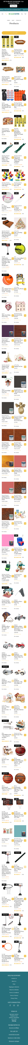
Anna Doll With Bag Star (6, 391)
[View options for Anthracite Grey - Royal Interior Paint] (13, 417)
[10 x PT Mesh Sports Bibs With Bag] (20, 95)
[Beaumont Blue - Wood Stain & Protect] (20, 831)
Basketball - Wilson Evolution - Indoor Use (6, 789)
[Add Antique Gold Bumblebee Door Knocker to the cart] (25, 418)
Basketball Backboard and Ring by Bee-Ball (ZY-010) (19, 815)
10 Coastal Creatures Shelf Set (18, 79)
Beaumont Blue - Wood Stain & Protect (19, 841)
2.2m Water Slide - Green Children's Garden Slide (5, 159)
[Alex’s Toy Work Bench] (20, 280)
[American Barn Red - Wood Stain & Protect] (20, 331)
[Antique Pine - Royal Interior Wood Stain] (20, 435)
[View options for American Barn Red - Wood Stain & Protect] (25, 340)
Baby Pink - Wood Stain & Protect (6, 551)
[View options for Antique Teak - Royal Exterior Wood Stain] (25, 497)
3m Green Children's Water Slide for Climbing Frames (18, 160)
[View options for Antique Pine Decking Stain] (13, 471)
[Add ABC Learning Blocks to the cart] (25, 233)
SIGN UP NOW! (14, 1038)
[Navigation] (2, 14)
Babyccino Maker (17, 576)
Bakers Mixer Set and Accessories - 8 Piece (6, 709)
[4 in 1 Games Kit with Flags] (8, 175)
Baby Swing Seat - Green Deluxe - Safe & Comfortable (6, 578)
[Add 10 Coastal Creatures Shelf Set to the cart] (25, 78)
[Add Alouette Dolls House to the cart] (25, 315)
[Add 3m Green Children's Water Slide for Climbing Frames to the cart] (25, 157)
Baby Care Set (18, 523)
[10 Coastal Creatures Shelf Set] (20, 69)
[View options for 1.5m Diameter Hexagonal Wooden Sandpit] (25, 51)
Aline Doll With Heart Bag (6, 315)
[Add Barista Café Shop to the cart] (13, 760)
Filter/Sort (14, 33)
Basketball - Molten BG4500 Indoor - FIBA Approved (18, 762)
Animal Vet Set (18, 366)
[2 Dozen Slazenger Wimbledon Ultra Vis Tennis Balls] (20, 121)
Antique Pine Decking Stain (6, 471)
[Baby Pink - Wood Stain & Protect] (8, 540)
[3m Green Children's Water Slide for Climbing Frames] (20, 148)
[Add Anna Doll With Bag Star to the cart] (13, 391)
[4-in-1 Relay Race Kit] (20, 175)
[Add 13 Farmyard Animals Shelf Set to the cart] (13, 130)
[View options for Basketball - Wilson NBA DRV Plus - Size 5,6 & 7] (25, 788)
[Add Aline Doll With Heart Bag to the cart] (13, 315)
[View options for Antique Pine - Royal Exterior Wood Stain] (13, 444)
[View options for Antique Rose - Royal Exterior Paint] (25, 471)
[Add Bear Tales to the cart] (13, 840)
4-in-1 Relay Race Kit (17, 185)
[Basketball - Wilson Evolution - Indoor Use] (8, 778)
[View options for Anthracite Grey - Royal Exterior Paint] (25, 391)
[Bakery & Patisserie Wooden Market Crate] (20, 698)
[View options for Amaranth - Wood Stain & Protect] (13, 340)
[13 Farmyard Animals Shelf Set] (8, 121)
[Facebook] (10, 1005)
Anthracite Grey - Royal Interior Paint (6, 418)
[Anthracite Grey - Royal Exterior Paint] (20, 382)
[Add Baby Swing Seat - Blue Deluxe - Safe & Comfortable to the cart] (25, 550)
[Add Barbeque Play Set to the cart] (25, 735)
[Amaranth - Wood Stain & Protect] (8, 331)
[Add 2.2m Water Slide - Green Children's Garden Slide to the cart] (13, 157)
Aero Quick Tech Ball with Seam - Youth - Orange (6, 290)
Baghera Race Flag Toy (18, 602)
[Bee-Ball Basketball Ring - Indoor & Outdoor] (8, 890)
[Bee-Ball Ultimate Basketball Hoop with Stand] (20, 947)
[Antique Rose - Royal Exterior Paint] (20, 461)
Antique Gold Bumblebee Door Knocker (18, 419)
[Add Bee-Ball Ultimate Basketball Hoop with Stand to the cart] (25, 956)
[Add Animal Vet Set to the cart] (25, 367)
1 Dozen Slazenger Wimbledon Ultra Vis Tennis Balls (6, 53)
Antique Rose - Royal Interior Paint (6, 498)
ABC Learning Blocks (18, 233)
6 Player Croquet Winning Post (18, 208)
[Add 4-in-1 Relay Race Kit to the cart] (25, 185)
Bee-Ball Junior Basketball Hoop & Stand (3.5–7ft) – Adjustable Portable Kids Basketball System (19, 903)
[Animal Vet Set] (20, 357)
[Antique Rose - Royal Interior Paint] (8, 488)
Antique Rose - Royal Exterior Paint (18, 472)
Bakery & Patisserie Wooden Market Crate (18, 709)
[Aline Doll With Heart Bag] (8, 306)
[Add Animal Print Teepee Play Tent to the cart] (13, 367)
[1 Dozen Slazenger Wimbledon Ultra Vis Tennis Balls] (8, 42)
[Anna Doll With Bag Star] (8, 382)
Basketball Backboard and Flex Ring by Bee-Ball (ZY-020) (6, 815)
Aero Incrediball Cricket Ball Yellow (19, 259)
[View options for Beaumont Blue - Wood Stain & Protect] (25, 840)
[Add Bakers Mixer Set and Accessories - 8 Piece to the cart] (13, 707)
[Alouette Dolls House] (20, 306)
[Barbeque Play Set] (20, 726)
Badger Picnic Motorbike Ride (6, 602)
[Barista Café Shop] (8, 751)
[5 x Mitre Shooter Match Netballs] (8, 197)
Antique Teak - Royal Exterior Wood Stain (18, 498)
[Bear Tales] (8, 831)
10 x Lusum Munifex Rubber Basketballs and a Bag (6, 106)
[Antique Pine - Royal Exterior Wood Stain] (8, 435)
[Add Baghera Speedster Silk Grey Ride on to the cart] (25, 681)
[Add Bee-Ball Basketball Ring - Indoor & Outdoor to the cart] (13, 899)
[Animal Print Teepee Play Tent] (8, 357)
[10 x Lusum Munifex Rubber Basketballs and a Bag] (8, 95)
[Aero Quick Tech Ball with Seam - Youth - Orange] (8, 280)
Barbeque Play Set (18, 735)
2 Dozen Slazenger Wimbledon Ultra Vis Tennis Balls (18, 132)
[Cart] (25, 14)
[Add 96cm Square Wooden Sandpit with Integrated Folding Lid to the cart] (13, 233)
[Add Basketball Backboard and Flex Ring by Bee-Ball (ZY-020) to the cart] (13, 813)
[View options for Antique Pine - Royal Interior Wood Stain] (25, 444)
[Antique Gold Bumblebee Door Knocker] (20, 408)
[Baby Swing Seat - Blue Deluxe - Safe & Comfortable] (20, 540)
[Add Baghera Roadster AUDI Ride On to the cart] (13, 654)
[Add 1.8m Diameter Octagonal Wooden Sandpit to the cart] (13, 78)
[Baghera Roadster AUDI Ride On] (8, 645)
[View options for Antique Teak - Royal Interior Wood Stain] (13, 523)
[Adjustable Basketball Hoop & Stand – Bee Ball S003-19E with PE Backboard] (8, 249)
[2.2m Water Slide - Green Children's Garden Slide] (8, 148)
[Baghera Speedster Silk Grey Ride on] (20, 672)
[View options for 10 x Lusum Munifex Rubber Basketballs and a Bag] (13, 105)
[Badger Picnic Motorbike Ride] (8, 592)
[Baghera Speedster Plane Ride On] (8, 672)
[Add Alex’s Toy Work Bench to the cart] (25, 289)
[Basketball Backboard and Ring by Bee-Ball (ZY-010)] (20, 804)
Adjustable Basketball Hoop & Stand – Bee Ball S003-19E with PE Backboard (6, 261)
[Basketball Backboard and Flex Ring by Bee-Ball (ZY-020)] (8, 804)
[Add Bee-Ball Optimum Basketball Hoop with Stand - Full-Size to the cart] (25, 929)
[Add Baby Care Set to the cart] (25, 523)
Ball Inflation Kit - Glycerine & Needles (6, 736)
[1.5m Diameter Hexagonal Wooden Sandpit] (20, 42)
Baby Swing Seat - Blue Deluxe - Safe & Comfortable (19, 551)
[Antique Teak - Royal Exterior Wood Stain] (20, 488)
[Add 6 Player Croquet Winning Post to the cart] (25, 207)
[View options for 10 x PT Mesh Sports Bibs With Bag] (25, 105)
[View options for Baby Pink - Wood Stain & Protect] (13, 550)
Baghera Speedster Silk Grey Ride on (18, 682)
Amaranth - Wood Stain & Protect (6, 341)
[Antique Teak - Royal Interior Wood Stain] (8, 514)
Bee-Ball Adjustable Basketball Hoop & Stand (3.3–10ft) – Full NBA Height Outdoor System (6, 871)
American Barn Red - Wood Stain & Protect (18, 341)
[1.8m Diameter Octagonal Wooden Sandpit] (8, 69)
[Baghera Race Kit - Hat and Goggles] (8, 617)
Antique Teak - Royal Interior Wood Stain (6, 524)
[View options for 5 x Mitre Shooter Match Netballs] (13, 206)
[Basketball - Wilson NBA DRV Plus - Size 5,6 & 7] (20, 778)
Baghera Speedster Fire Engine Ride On (18, 655)
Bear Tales (5, 840)
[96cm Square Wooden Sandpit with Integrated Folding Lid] (8, 223)
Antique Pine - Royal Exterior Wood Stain (6, 445)
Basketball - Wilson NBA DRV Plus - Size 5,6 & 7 (18, 789)
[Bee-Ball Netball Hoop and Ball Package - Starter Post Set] (8, 920)
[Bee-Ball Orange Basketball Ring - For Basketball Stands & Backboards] (8, 947)
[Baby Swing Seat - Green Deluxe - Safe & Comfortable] (8, 567)
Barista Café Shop (5, 760)
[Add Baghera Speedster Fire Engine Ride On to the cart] (25, 654)
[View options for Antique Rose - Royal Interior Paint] (13, 497)
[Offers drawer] (6, 14)
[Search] (22, 14)
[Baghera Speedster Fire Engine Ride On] (20, 645)
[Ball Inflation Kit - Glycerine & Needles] (8, 726)
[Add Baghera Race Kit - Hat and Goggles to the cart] (13, 627)
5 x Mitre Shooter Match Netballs (6, 207)
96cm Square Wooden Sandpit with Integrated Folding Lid (6, 234)
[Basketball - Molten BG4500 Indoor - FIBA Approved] (20, 751)
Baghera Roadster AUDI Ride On (6, 655)
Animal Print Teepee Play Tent (5, 368)
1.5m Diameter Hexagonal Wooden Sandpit (19, 52)
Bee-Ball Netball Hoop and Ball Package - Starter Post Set (6, 931)
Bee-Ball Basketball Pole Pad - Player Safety (18, 868)
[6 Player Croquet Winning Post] (20, 198)
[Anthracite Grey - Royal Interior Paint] (8, 408)
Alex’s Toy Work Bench (18, 289)
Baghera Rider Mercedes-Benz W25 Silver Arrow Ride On (18, 628)
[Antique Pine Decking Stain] (8, 461)
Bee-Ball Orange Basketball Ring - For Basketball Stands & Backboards (6, 958)
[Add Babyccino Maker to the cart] (25, 576)
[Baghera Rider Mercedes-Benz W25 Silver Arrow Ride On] (20, 617)
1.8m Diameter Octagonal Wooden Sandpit (6, 79)
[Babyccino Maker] (20, 567)
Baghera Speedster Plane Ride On (6, 682)
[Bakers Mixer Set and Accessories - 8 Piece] (8, 698)
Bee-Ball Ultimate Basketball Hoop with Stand (19, 958)
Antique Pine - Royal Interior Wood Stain (18, 445)
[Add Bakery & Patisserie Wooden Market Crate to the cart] (25, 707)
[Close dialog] (25, 1018)
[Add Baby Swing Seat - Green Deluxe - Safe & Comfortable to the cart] (13, 576)
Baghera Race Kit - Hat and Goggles (6, 628)
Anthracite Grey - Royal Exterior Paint (18, 392)
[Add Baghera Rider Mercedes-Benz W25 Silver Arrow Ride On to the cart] (25, 627)
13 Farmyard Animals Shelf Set (6, 131)
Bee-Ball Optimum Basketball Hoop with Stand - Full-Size (19, 931)
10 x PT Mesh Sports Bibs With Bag (19, 106)
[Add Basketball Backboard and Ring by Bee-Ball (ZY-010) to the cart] (25, 813)
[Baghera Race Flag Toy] (20, 592)
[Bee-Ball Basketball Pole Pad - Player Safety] (20, 858)
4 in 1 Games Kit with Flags (6, 185)
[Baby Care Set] (20, 514)
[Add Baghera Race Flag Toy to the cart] (25, 602)
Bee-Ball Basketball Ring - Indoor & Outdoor (6, 901)
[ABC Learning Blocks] (20, 223)
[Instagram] (14, 1005)
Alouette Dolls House (18, 315)
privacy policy (12, 1042)
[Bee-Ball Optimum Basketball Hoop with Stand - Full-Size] (20, 920)
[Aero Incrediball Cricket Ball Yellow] (20, 249)
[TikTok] (18, 1005)
